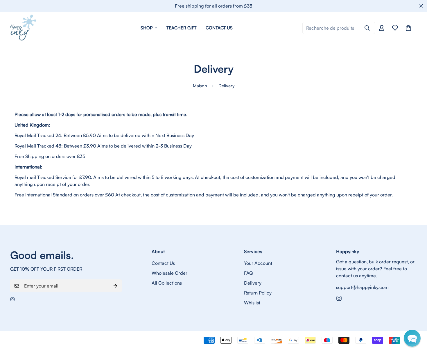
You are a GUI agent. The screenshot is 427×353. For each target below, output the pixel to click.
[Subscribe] (115, 285)
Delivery (252, 283)
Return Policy (258, 293)
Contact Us (219, 28)
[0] (408, 28)
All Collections (167, 283)
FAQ (248, 273)
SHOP (146, 28)
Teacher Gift (181, 28)
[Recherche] (367, 28)
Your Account (258, 263)
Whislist (252, 303)
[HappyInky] (23, 28)
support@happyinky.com (362, 287)
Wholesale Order (169, 273)
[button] (412, 338)
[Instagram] (12, 299)
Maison (200, 85)
